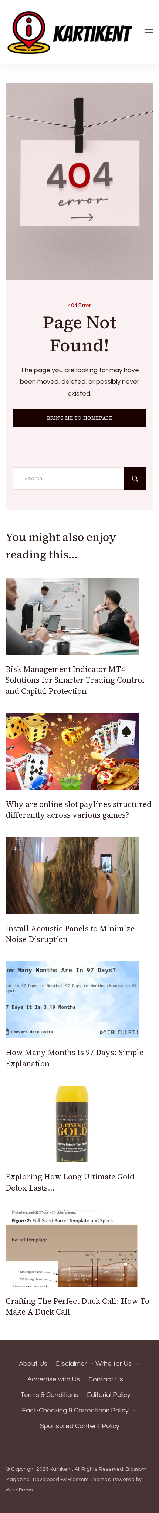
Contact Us (105, 1379)
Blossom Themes (89, 1479)
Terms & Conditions (49, 1394)
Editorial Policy (109, 1394)
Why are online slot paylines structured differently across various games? (79, 809)
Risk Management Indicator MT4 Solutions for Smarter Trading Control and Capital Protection (75, 680)
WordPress (19, 1490)
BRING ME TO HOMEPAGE (79, 418)
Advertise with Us (53, 1379)
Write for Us (113, 1363)
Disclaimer (71, 1363)
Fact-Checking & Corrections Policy (75, 1410)
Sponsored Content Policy (79, 1426)
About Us (33, 1363)
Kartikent (61, 1469)
